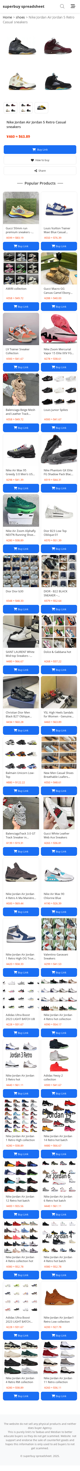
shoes (20, 17)
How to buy (42, 160)
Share (42, 170)
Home (7, 17)
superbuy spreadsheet (23, 6)
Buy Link (42, 149)
